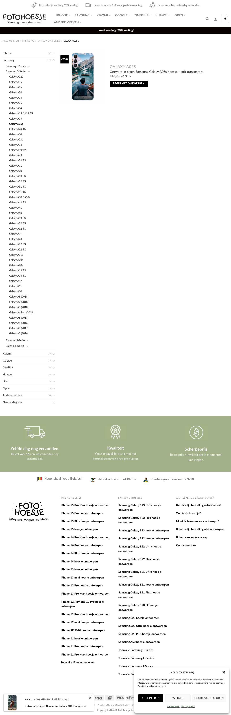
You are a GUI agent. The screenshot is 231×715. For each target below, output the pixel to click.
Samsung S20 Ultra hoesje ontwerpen (142, 625)
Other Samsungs (15, 345)
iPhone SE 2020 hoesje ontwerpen (83, 630)
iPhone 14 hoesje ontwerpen (79, 561)
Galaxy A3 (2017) (18, 328)
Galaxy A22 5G (17, 244)
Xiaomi (102, 15)
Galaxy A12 (15, 281)
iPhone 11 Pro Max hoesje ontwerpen (85, 654)
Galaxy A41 (15, 207)
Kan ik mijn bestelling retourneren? (198, 505)
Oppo (179, 15)
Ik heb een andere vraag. (192, 537)
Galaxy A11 (15, 286)
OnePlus (141, 15)
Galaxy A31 (15, 234)
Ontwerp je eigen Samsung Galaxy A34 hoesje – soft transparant (56, 706)
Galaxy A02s (16, 76)
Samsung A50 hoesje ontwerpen (139, 642)
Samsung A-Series (49, 41)
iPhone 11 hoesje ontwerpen (79, 638)
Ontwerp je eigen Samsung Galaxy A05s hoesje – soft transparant (156, 71)
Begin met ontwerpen (129, 83)
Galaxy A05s (16, 124)
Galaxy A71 (15, 165)
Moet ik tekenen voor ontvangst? (197, 521)
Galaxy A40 (15, 213)
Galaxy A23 (15, 239)
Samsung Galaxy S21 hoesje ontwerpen (143, 584)
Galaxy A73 (15, 155)
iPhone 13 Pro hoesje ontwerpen (82, 585)
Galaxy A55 (15, 87)
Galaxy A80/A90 (18, 150)
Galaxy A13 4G (17, 275)
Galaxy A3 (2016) (18, 333)
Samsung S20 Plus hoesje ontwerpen (142, 634)
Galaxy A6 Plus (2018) (21, 312)
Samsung (82, 15)
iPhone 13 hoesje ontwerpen (79, 569)
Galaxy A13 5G (17, 270)
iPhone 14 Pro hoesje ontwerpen (82, 545)
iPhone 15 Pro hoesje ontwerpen (82, 513)
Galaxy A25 (15, 103)
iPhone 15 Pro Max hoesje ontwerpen (85, 505)
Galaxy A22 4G (17, 249)
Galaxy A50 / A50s (19, 197)
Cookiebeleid (173, 706)
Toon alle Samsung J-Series (135, 666)
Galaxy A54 (15, 108)
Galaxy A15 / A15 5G (21, 113)
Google (121, 15)
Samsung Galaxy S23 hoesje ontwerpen (143, 530)
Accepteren (151, 698)
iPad (5, 381)
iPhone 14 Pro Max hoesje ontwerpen (85, 537)
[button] (224, 672)
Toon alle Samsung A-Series (136, 658)
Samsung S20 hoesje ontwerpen (139, 618)
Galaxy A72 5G (17, 160)
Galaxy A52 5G (17, 181)
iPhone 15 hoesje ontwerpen (79, 529)
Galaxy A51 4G (17, 192)
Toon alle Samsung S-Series (135, 650)
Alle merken (11, 41)
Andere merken (66, 22)
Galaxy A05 (15, 118)
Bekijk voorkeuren (209, 698)
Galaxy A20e (16, 265)
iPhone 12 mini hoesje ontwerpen (82, 622)
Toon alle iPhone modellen (78, 662)
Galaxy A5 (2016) (18, 323)
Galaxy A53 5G (17, 176)
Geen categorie (12, 402)
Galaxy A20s (16, 260)
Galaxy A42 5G (17, 202)
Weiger (177, 698)
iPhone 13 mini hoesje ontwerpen (82, 577)
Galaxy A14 (15, 97)
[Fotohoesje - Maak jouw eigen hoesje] (24, 18)
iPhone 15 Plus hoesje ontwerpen (82, 521)
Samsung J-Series (15, 340)
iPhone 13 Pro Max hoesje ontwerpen (85, 593)
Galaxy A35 (15, 82)
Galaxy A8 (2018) (18, 296)
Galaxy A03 (15, 145)
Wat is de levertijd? (188, 513)
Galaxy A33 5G (17, 218)
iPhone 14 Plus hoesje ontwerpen (82, 553)
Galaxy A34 (15, 92)
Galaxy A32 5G (17, 223)
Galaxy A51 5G (17, 186)
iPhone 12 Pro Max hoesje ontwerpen (85, 614)
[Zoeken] (207, 18)
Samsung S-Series (16, 66)
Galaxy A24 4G (17, 129)
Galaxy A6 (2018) (18, 307)
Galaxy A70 (15, 171)
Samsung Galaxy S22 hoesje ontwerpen (143, 538)
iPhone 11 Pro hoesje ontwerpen (82, 646)
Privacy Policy (188, 706)
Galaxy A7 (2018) (18, 302)
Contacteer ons (186, 545)
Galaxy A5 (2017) (18, 317)
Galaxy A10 (15, 291)
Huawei (161, 15)
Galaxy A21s (16, 255)
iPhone (62, 15)
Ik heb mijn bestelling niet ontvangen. (200, 529)
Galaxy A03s (16, 139)
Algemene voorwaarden (113, 705)
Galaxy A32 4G (17, 228)
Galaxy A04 (15, 134)
